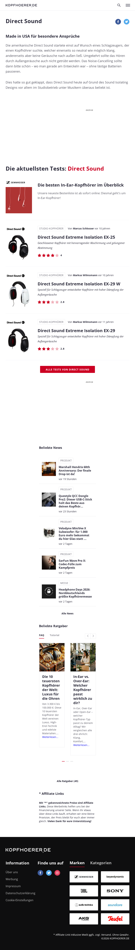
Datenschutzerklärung (20, 893)
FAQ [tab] (41, 635)
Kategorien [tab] (100, 862)
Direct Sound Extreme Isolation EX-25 (76, 237)
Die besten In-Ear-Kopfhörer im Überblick (81, 185)
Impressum (13, 886)
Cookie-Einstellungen (19, 900)
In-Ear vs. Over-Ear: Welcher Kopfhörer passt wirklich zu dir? (82, 689)
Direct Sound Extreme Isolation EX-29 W (79, 284)
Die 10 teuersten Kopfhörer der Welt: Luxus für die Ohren (51, 687)
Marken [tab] (77, 862)
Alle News (67, 613)
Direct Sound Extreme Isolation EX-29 (76, 330)
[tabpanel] (99, 897)
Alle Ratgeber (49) (67, 781)
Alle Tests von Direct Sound (67, 369)
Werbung (12, 879)
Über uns (12, 872)
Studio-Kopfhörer (51, 228)
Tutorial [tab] (54, 635)
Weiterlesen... (50, 737)
